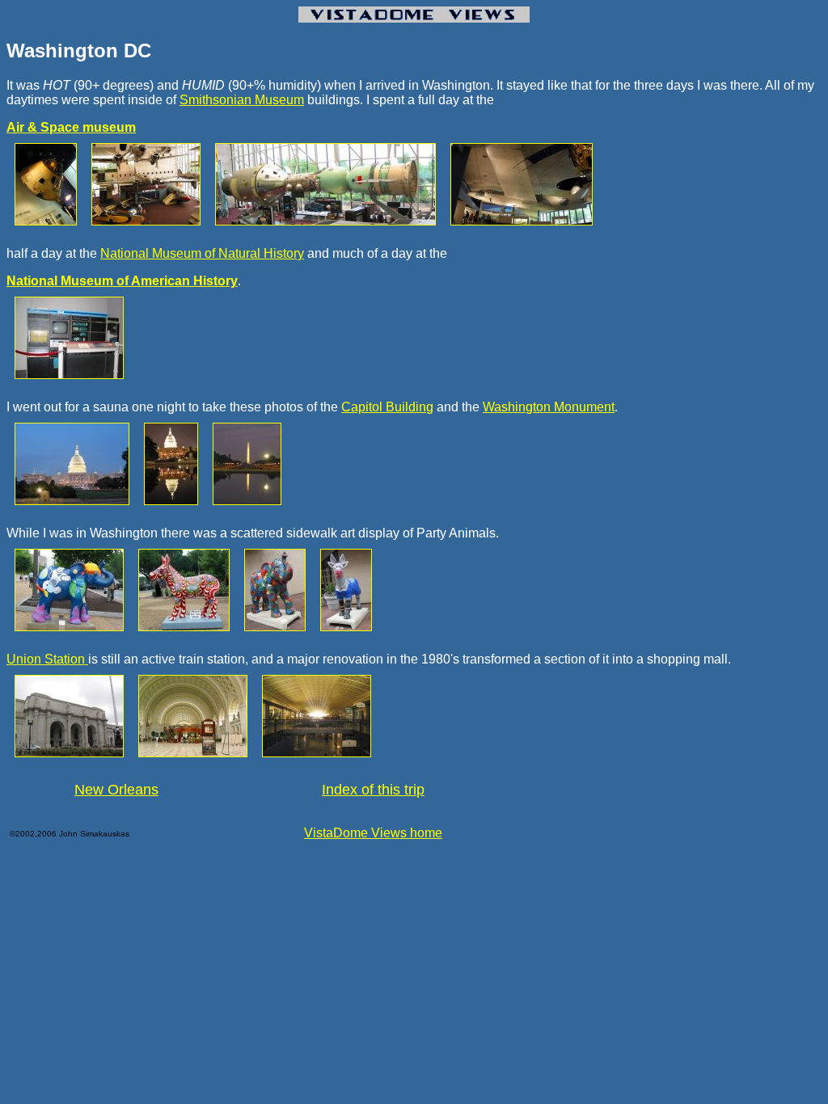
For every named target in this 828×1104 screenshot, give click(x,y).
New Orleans (116, 790)
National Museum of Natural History (202, 253)
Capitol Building (387, 407)
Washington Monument (549, 407)
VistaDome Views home (373, 833)
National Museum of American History (122, 281)
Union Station (47, 659)
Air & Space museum (71, 127)
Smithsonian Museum (242, 100)
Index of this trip (373, 790)
